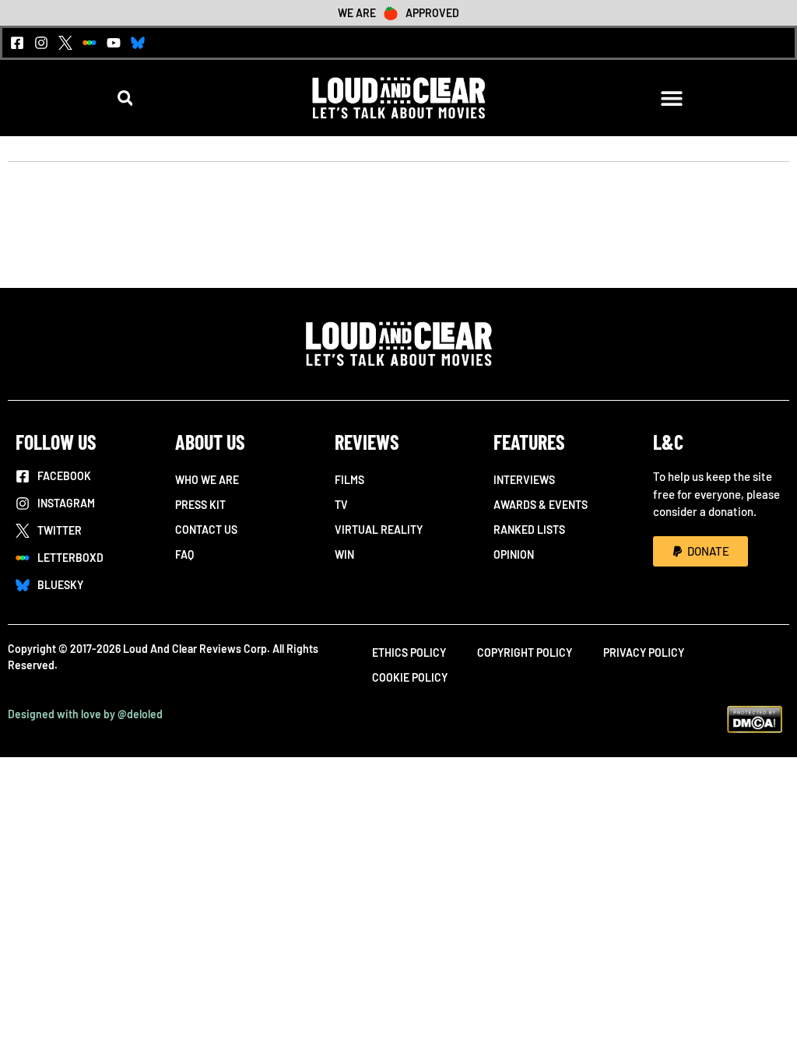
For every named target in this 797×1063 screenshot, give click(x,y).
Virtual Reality (379, 529)
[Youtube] (114, 43)
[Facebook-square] (17, 43)
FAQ (184, 554)
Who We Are (207, 479)
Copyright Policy (524, 652)
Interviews (524, 479)
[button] (125, 98)
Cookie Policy (410, 677)
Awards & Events (540, 504)
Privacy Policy (643, 652)
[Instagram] (41, 43)
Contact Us (206, 529)
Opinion (513, 554)
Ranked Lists (529, 529)
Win (344, 554)
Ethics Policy (409, 652)
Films (349, 479)
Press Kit (200, 504)
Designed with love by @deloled (85, 714)
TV (341, 504)
